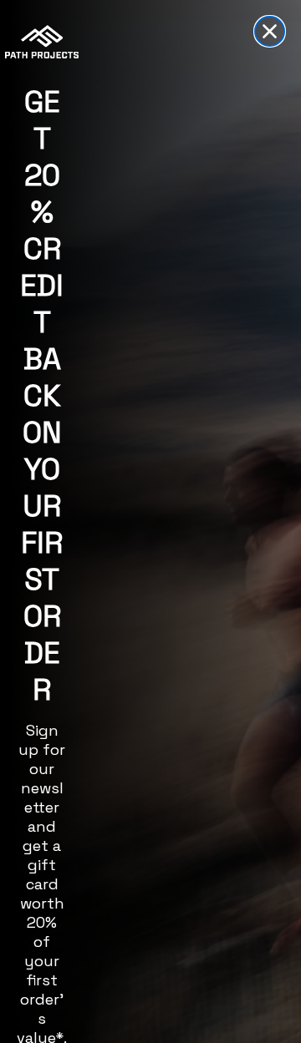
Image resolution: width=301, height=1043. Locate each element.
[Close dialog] (269, 31)
